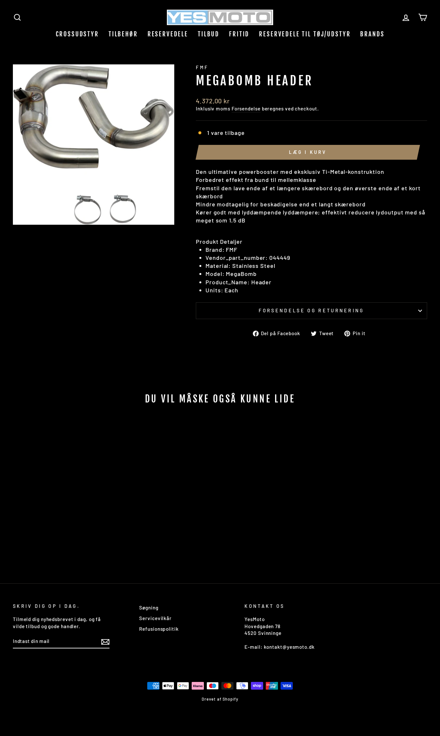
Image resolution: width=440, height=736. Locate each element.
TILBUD (208, 34)
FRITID (239, 34)
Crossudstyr (77, 34)
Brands (372, 34)
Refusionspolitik (158, 629)
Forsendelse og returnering (311, 310)
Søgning (148, 607)
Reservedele (168, 34)
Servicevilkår (155, 618)
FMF (202, 67)
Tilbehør (123, 34)
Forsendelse (246, 108)
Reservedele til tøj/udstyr (304, 34)
